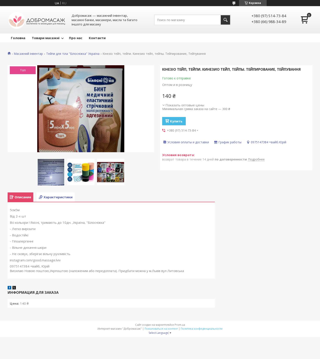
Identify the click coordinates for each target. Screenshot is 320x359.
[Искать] (225, 20)
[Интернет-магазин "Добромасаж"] (37, 19)
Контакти (97, 38)
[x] (14, 288)
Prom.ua (180, 325)
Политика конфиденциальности (201, 329)
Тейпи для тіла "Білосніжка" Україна (72, 54)
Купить (176, 121)
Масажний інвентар (28, 54)
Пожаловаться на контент (161, 329)
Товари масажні (45, 38)
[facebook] (9, 288)
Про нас (75, 38)
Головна (18, 38)
